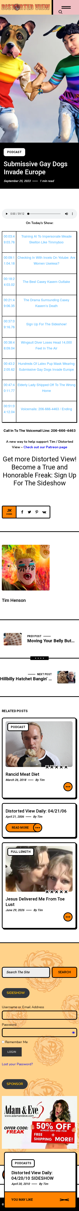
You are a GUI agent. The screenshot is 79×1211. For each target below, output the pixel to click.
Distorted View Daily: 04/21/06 (36, 811)
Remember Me (16, 1042)
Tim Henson (14, 600)
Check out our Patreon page (45, 447)
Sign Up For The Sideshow (44, 479)
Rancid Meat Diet (22, 774)
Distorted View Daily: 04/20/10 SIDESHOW (32, 1175)
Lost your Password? (17, 1064)
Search (64, 972)
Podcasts (23, 1163)
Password (9, 1024)
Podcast (14, 152)
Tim (41, 780)
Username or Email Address (23, 1007)
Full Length (20, 852)
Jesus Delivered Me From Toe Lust (35, 902)
